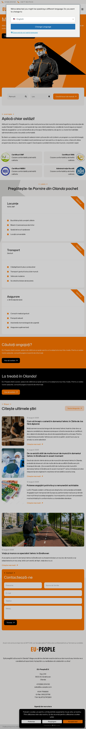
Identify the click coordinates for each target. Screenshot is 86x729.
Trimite (9, 622)
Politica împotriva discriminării (14, 727)
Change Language (43, 26)
